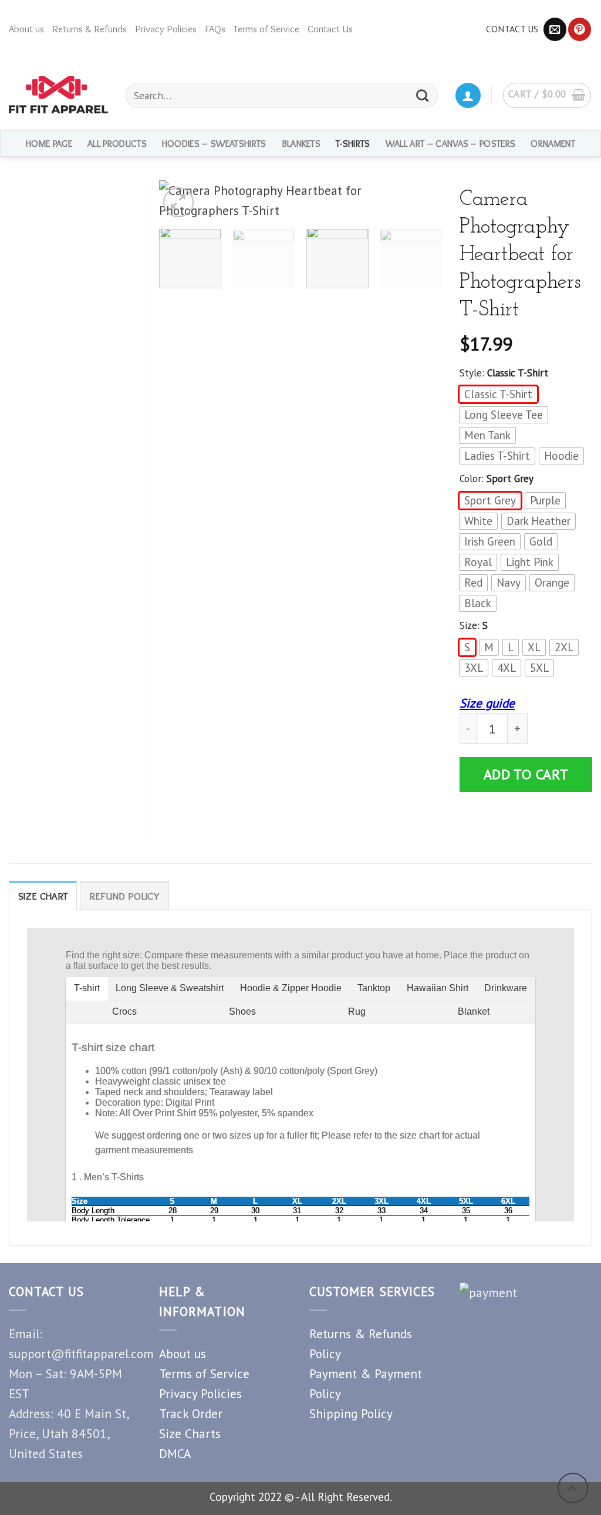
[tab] (43, 895)
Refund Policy (124, 896)
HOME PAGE (49, 143)
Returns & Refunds (89, 29)
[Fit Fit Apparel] (58, 95)
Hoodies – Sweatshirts (214, 143)
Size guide (487, 703)
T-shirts (353, 143)
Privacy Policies (166, 29)
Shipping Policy (351, 1413)
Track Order (190, 1413)
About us (26, 29)
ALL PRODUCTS (117, 143)
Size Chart (42, 896)
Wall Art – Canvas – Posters (451, 143)
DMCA (175, 1453)
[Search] (423, 95)
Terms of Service (266, 29)
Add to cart (526, 774)
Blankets (301, 143)
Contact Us (330, 29)
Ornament (553, 143)
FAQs (215, 29)
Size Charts (190, 1433)
